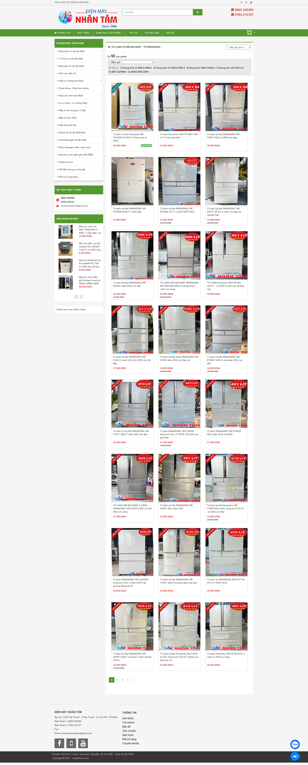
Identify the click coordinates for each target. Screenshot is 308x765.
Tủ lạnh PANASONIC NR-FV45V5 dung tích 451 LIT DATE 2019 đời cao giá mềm (179, 434)
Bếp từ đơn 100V (68, 117)
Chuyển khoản (130, 743)
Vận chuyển (129, 731)
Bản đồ (126, 726)
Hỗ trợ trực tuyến (68, 190)
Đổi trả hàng (129, 739)
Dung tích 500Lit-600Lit (202, 67)
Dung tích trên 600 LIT (231, 67)
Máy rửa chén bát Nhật (71, 95)
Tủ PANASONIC (151, 47)
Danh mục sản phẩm (108, 32)
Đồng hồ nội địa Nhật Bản (72, 132)
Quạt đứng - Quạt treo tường (74, 88)
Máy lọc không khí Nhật (71, 81)
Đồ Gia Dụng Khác (68, 177)
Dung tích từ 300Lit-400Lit (137, 67)
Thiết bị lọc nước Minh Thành (71, 309)
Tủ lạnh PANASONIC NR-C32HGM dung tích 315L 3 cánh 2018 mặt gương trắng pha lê (130, 582)
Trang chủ (64, 32)
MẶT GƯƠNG (118, 72)
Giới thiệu (83, 32)
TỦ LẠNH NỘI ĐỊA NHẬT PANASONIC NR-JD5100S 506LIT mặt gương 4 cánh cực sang (179, 285)
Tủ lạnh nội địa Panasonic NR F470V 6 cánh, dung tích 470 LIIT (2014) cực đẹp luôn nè (179, 656)
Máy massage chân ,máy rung (74, 147)
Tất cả (114, 67)
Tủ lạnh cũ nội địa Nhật (71, 58)
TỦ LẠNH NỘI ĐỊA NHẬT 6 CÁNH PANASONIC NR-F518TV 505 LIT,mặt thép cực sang (132, 508)
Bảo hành (127, 735)
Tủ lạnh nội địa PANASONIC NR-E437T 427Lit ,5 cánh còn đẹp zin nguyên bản (224, 211)
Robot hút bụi (66, 162)
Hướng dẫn (152, 32)
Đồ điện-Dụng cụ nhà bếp (72, 169)
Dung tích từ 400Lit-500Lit (170, 67)
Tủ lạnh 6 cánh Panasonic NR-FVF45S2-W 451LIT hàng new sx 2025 (130, 137)
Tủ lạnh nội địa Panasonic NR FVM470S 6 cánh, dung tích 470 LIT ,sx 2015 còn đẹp (225, 508)
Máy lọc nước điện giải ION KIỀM (76, 154)
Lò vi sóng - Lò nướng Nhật (73, 103)
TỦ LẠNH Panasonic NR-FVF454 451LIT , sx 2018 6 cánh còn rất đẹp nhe (225, 285)
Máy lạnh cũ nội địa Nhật (72, 51)
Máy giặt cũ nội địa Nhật (71, 66)
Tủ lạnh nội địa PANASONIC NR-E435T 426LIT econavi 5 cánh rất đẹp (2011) (132, 656)
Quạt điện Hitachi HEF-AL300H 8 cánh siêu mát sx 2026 (89, 263)
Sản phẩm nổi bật (67, 218)
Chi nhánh (128, 722)
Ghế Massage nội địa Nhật (72, 140)
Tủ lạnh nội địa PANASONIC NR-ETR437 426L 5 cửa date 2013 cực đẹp (225, 360)
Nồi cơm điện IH (67, 73)
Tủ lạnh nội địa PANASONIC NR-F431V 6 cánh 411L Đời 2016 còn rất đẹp (131, 360)
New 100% (146, 145)
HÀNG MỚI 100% (139, 72)
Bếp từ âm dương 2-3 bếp (72, 110)
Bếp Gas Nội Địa (67, 125)
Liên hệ (170, 32)
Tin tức (133, 32)
